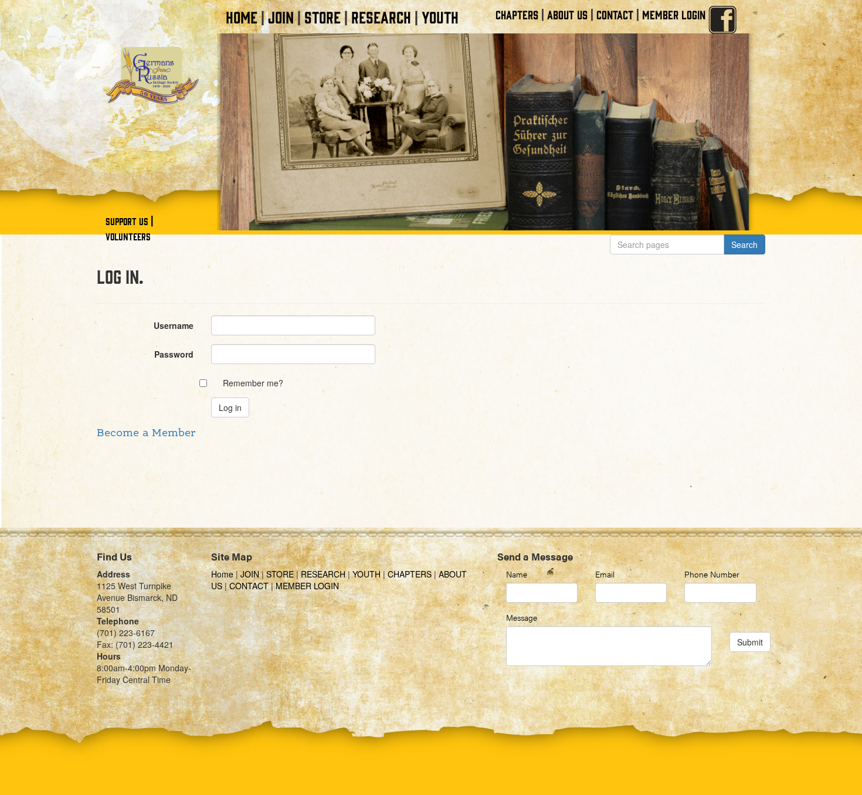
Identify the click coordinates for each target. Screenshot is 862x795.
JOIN (281, 16)
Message (521, 617)
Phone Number (711, 574)
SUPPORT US (127, 221)
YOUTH (440, 16)
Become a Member (146, 433)
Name (516, 574)
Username (174, 325)
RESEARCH (381, 16)
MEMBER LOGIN (673, 14)
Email (605, 574)
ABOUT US (567, 14)
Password (174, 354)
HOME (241, 16)
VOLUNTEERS (128, 236)
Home (223, 574)
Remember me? (253, 383)
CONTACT (614, 14)
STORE (322, 16)
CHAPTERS (517, 14)
